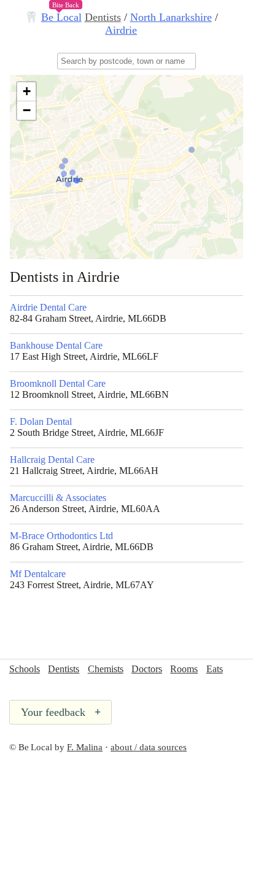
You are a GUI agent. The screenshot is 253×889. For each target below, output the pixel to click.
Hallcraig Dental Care (52, 459)
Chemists (105, 669)
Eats (214, 669)
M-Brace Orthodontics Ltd (61, 535)
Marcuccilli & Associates (58, 497)
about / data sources (149, 747)
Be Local (61, 17)
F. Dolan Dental (41, 421)
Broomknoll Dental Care (58, 383)
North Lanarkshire (171, 17)
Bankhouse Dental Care (56, 345)
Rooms (184, 669)
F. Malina (85, 747)
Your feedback (61, 712)
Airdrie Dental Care (48, 307)
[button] (26, 91)
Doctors (146, 669)
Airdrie (121, 30)
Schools (24, 669)
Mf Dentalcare (38, 574)
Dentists (103, 17)
